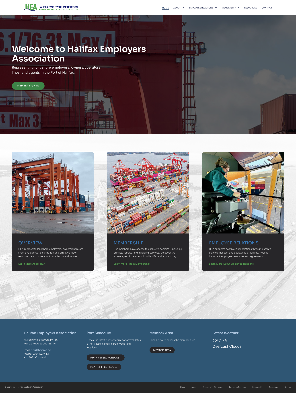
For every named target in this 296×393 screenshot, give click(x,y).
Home (165, 7)
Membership (229, 7)
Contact (267, 7)
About (177, 7)
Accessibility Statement (213, 387)
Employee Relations (201, 7)
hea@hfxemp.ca (41, 350)
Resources (250, 7)
